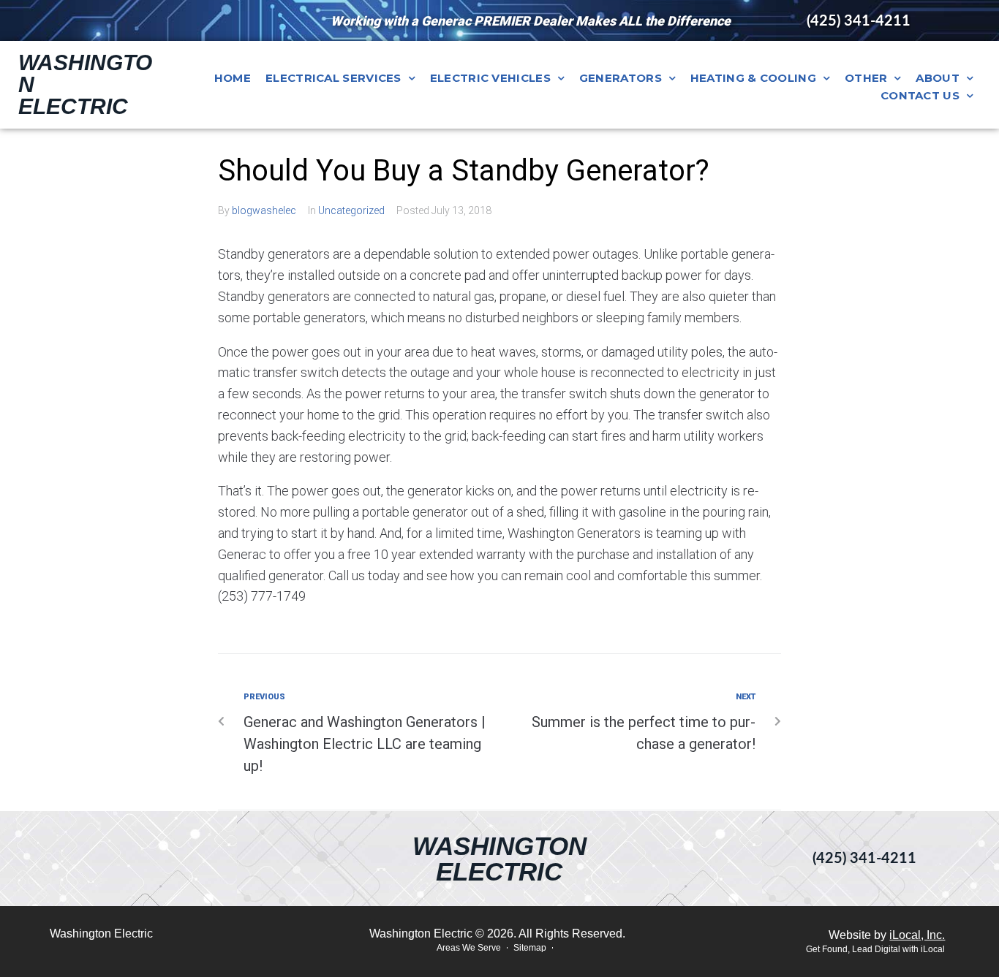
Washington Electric (499, 859)
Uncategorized (351, 210)
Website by (887, 935)
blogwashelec (264, 210)
